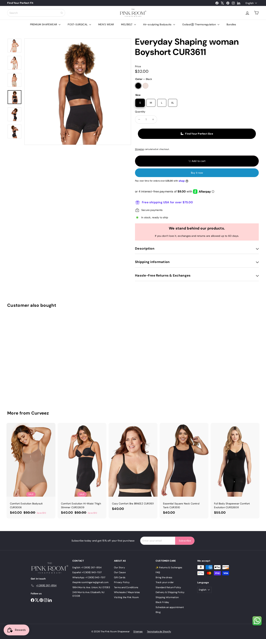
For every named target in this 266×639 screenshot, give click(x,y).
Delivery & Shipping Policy (170, 592)
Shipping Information (167, 597)
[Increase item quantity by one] (153, 119)
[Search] (61, 13)
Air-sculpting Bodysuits (157, 24)
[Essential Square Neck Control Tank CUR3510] (184, 470)
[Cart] (256, 13)
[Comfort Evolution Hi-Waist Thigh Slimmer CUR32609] (82, 470)
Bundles (231, 24)
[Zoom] (78, 92)
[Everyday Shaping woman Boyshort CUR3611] (26, 356)
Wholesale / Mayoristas (127, 592)
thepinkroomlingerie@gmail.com (90, 582)
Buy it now (197, 172)
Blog (158, 612)
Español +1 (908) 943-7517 (87, 572)
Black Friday (162, 602)
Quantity (140, 111)
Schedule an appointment (170, 607)
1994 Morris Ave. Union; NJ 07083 (91, 587)
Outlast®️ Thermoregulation (199, 24)
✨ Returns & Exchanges (169, 567)
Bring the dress (164, 577)
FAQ (158, 572)
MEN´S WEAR (106, 24)
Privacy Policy (122, 582)
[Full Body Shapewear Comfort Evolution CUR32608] (235, 470)
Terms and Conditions (126, 587)
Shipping (139, 149)
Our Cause (120, 572)
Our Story (119, 567)
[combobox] (36, 13)
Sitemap (138, 631)
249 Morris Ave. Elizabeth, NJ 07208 (88, 594)
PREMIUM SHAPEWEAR (44, 24)
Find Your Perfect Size (199, 133)
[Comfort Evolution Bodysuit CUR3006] (31, 470)
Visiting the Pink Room (126, 597)
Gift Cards (119, 577)
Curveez (40, 413)
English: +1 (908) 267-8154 (87, 567)
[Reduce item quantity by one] (139, 119)
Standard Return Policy (168, 587)
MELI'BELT (127, 24)
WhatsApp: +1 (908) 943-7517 (88, 577)
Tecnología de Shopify (159, 631)
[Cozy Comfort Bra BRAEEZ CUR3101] (133, 469)
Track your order (165, 582)
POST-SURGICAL (78, 24)
